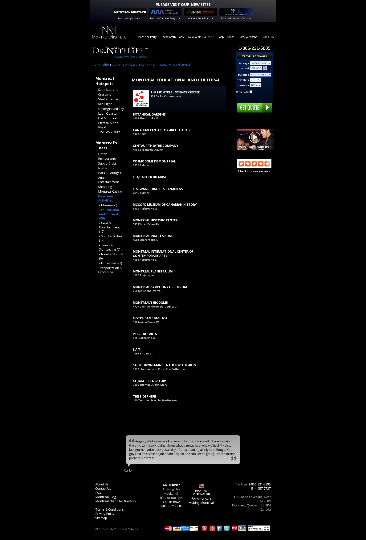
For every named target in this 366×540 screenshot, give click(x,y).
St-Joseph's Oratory (150, 381)
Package (243, 63)
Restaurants (107, 159)
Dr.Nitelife (102, 64)
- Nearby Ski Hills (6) (111, 256)
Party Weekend (248, 37)
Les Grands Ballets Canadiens (158, 189)
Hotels (103, 154)
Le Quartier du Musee (150, 177)
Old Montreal (107, 118)
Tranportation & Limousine (110, 270)
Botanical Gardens (149, 114)
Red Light (105, 104)
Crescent (104, 94)
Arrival (245, 68)
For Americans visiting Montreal (201, 500)
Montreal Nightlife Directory (115, 501)
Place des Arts (145, 334)
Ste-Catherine (108, 99)
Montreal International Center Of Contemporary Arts (163, 253)
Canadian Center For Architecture (162, 130)
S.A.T (136, 349)
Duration (243, 74)
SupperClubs (107, 163)
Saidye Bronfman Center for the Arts (164, 365)
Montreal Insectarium (152, 236)
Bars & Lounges (109, 173)
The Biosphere (144, 396)
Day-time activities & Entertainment (134, 64)
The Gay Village (109, 132)
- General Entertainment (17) (109, 227)
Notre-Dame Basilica (150, 318)
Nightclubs (106, 168)
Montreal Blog (105, 497)
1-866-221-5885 (259, 484)
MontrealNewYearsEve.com (236, 18)
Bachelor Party (147, 37)
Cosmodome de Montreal (154, 161)
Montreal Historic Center (155, 220)
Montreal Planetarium (153, 271)
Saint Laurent (108, 90)
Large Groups (226, 37)
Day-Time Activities (105, 198)
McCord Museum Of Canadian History (165, 204)
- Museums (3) (109, 205)
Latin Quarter (108, 113)
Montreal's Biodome (150, 303)
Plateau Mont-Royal (108, 125)
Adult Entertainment (108, 180)
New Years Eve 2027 (201, 37)
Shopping (105, 187)
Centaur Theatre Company (155, 146)
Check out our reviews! (254, 171)
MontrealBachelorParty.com (165, 18)
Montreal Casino (110, 191)
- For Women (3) (110, 263)
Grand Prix (268, 37)
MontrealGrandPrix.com (201, 18)
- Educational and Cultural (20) (109, 214)
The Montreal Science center (175, 92)
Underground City (111, 109)
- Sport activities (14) (110, 238)
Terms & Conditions (109, 509)
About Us (102, 484)
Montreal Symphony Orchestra (160, 287)
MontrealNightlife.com (130, 18)
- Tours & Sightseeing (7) (109, 247)
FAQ (98, 493)
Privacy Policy (104, 514)
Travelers (243, 80)
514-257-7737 (261, 488)
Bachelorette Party (172, 37)
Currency (243, 85)
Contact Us (103, 488)
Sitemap (101, 518)
